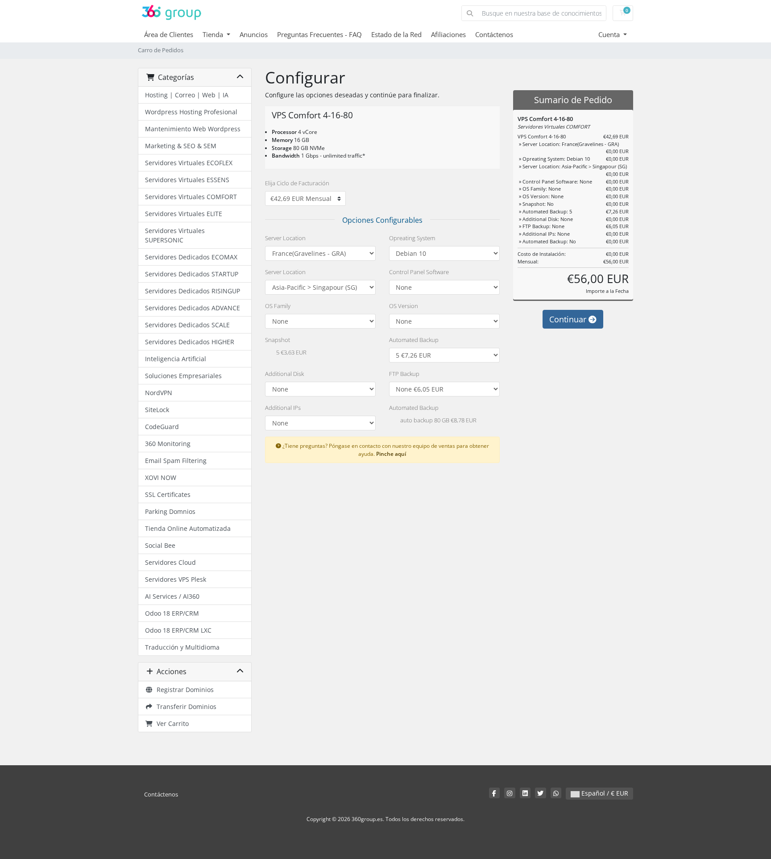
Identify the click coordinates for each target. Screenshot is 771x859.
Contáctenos (494, 34)
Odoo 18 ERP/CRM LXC (178, 630)
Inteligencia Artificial (175, 358)
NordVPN (158, 392)
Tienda (214, 34)
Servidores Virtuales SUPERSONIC (175, 235)
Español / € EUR (604, 793)
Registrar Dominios (183, 689)
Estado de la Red (396, 34)
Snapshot (277, 340)
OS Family (277, 306)
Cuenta (610, 34)
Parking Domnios (170, 511)
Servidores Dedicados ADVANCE (192, 308)
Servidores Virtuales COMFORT (191, 196)
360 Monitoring (168, 443)
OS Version (403, 306)
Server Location (285, 238)
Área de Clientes (168, 34)
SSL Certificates (168, 494)
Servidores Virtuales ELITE (183, 213)
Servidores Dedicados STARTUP (191, 274)
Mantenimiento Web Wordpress (192, 129)
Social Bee (160, 545)
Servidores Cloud (170, 562)
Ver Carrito (171, 723)
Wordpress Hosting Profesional (191, 112)
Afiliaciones (448, 34)
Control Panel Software (419, 272)
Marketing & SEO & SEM (180, 146)
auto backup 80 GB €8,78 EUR (438, 421)
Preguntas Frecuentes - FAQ (319, 34)
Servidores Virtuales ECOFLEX (188, 162)
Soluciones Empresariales (183, 375)
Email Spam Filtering (176, 460)
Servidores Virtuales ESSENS (187, 179)
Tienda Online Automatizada (188, 528)
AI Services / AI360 (172, 596)
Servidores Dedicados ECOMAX (191, 257)
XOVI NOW (160, 477)
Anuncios (254, 34)
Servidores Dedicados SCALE (187, 325)
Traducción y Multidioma (182, 647)
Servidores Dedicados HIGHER (189, 342)
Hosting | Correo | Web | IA (186, 95)
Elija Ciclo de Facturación (297, 183)
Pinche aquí (391, 453)
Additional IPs (283, 408)
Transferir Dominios (184, 706)
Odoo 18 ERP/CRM (172, 613)
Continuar (569, 319)
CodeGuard (162, 426)
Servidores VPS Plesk (175, 579)
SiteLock (157, 409)
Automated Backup (414, 340)
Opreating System (412, 238)
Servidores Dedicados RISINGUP (192, 291)
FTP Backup (404, 374)
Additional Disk (284, 374)
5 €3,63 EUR (291, 353)
